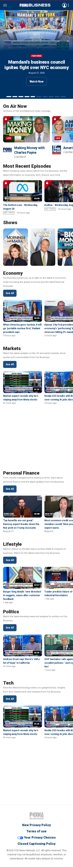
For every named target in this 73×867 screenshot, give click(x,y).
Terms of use (36, 831)
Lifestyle (12, 544)
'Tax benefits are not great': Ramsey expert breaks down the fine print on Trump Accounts (21, 524)
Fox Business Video (35, 5)
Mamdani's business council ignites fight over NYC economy (36, 64)
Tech (8, 683)
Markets (12, 348)
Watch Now (37, 81)
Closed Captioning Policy (36, 844)
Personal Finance (21, 473)
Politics (11, 611)
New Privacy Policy (36, 825)
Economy (13, 273)
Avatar (64, 5)
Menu (5, 5)
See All (10, 293)
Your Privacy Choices (40, 837)
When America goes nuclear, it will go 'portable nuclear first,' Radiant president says (22, 328)
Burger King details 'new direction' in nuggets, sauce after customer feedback (22, 595)
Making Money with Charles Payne (29, 150)
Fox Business (37, 815)
